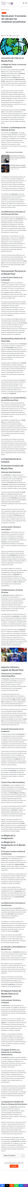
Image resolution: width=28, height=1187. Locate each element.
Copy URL (14, 1166)
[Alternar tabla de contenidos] (22, 1156)
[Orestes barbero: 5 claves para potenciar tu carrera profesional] (5, 159)
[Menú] (26, 3)
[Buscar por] (23, 3)
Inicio (3, 9)
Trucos (7, 9)
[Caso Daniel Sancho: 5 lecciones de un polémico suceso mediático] (5, 168)
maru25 (4, 35)
